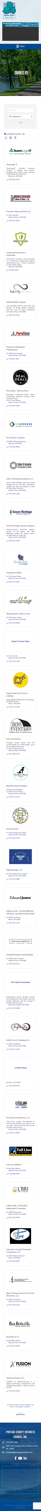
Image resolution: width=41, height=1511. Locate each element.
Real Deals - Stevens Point (17, 391)
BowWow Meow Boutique (16, 786)
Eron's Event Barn (13, 739)
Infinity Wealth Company (16, 302)
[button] (5, 134)
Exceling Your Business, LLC (18, 1118)
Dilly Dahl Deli (12, 829)
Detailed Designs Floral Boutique (19, 955)
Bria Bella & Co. (12, 1337)
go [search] (21, 122)
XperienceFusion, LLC (15, 1378)
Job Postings (19, 1407)
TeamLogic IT (11, 165)
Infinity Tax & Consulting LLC (18, 1040)
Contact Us (27, 1407)
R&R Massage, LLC (14, 870)
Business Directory (13, 1405)
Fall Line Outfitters (13, 1165)
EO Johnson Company (15, 438)
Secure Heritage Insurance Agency (20, 526)
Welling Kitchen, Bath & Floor (18, 614)
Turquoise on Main (13, 573)
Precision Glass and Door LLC (18, 211)
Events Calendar (25, 1405)
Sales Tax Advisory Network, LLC (19, 479)
